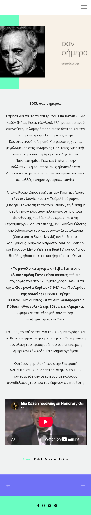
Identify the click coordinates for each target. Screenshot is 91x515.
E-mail (38, 459)
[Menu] (82, 7)
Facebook (50, 459)
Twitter (63, 459)
